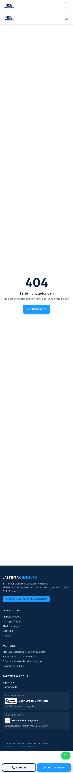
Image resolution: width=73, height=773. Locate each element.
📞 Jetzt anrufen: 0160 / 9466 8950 (26, 599)
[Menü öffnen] (66, 6)
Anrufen (21, 767)
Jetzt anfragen (56, 767)
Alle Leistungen (11, 626)
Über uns (8, 630)
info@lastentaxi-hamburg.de (26, 661)
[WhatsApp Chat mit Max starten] (65, 755)
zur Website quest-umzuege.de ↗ (20, 706)
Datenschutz (10, 687)
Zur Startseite (36, 309)
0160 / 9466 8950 (35, 651)
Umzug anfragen (12, 621)
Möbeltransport (12, 616)
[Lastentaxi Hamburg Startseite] (9, 6)
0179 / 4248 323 (28, 656)
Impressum (9, 682)
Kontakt (7, 635)
